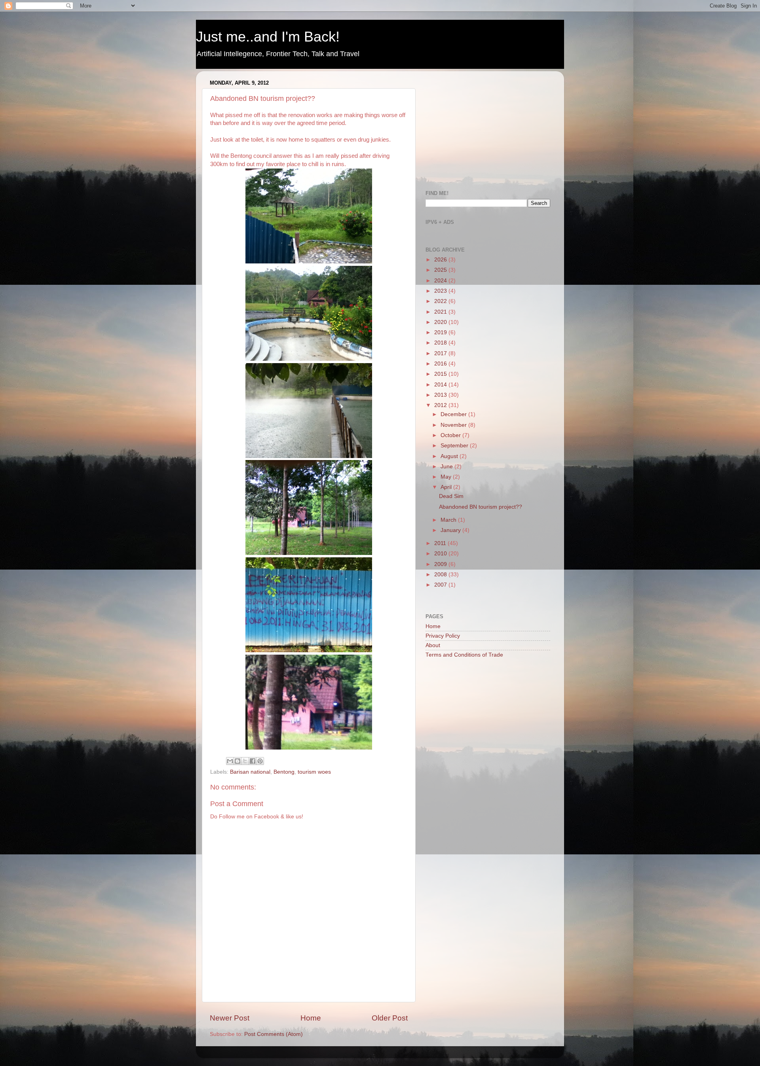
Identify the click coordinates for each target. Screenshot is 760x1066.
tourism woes (314, 772)
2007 (441, 585)
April (447, 487)
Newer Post (229, 1018)
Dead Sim (451, 496)
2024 (441, 281)
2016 (441, 364)
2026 (441, 260)
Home (310, 1018)
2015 (441, 374)
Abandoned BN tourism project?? (480, 507)
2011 (441, 543)
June (447, 467)
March (449, 520)
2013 (441, 395)
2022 (441, 301)
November (454, 425)
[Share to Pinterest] (260, 761)
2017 (441, 353)
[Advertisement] (485, 126)
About (433, 645)
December (454, 414)
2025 (441, 270)
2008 (441, 574)
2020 (441, 322)
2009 (441, 564)
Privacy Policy (443, 636)
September (455, 446)
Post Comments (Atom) (273, 1034)
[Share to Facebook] (252, 761)
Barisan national (250, 772)
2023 (441, 291)
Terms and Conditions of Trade (464, 655)
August (450, 456)
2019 (441, 332)
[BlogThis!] (237, 761)
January (451, 530)
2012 (441, 405)
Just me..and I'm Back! (268, 36)
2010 (441, 554)
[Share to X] (245, 761)
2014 (441, 385)
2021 (441, 312)
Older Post (390, 1018)
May (447, 477)
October (451, 435)
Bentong (284, 772)
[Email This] (230, 761)
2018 (441, 343)
